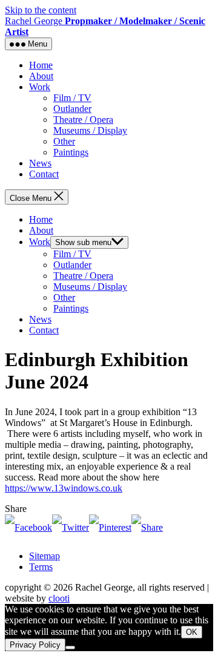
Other (64, 141)
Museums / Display (90, 130)
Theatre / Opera (83, 119)
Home (41, 65)
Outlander (72, 108)
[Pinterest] (110, 527)
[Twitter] (70, 527)
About (41, 76)
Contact (44, 174)
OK (191, 632)
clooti (59, 598)
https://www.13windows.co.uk (63, 488)
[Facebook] (28, 527)
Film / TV (72, 98)
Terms (41, 567)
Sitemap (44, 556)
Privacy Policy (35, 644)
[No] (70, 647)
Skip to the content (40, 10)
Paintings (70, 152)
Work (39, 87)
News (40, 163)
